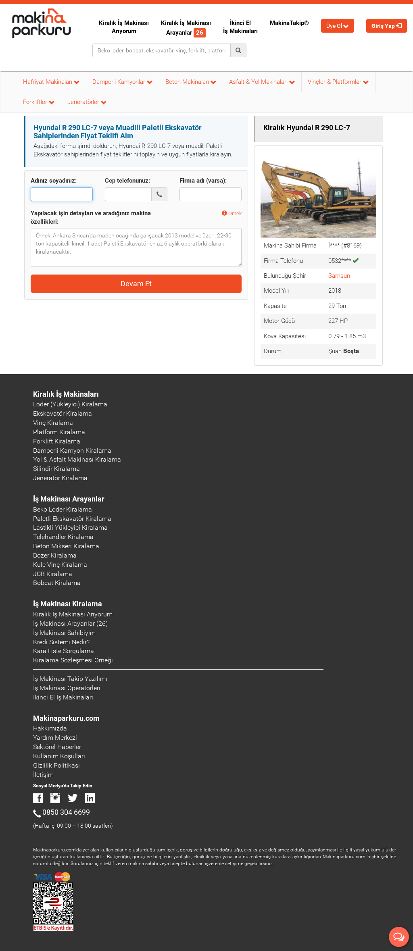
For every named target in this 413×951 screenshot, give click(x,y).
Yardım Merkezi (55, 737)
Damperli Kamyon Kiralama (72, 450)
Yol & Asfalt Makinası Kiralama (77, 459)
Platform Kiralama (59, 432)
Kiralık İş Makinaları (66, 394)
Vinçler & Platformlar (335, 81)
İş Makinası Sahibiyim (64, 633)
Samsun (339, 275)
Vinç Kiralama (53, 423)
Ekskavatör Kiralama (62, 413)
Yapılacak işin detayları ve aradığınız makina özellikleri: (91, 217)
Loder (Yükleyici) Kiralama (70, 404)
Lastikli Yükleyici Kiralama (70, 527)
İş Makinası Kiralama (67, 603)
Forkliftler (36, 102)
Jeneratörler (84, 102)
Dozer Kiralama (55, 555)
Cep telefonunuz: (127, 180)
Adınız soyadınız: (54, 180)
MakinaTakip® (289, 23)
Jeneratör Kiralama (60, 478)
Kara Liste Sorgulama (63, 651)
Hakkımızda (50, 728)
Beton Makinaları (188, 81)
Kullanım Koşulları (59, 756)
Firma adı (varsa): (203, 180)
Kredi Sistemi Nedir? (61, 642)
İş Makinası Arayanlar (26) (70, 623)
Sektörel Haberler (57, 747)
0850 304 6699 (66, 812)
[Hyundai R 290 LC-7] (318, 194)
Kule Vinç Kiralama (60, 564)
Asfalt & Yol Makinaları (259, 81)
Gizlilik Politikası (56, 765)
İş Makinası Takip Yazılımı (70, 679)
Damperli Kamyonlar (119, 81)
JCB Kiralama (52, 574)
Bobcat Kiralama (57, 583)
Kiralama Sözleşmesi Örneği (73, 660)
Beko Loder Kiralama (62, 509)
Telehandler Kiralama (63, 537)
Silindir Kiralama (56, 468)
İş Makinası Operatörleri (66, 688)
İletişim (43, 774)
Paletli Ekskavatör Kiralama (72, 518)
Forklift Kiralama (56, 441)
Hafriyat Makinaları (48, 81)
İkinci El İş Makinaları (240, 27)
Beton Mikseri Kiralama (66, 546)
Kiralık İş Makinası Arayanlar (186, 27)
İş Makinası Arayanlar (68, 499)
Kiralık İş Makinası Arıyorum (124, 27)
